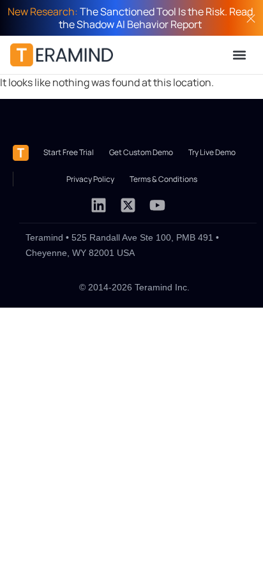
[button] (239, 54)
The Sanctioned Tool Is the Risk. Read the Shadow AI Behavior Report (130, 17)
